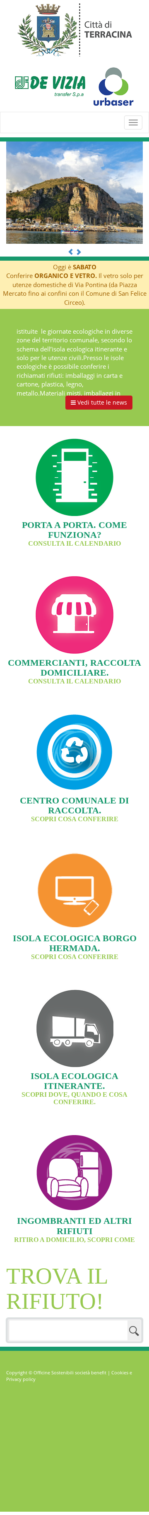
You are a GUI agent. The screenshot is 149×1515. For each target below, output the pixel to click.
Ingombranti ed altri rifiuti (74, 1229)
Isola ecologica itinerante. (74, 1088)
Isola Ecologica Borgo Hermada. (75, 946)
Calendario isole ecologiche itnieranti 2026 (71, 333)
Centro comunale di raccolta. (74, 808)
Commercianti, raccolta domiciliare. (74, 671)
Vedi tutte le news (101, 402)
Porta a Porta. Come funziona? (74, 533)
